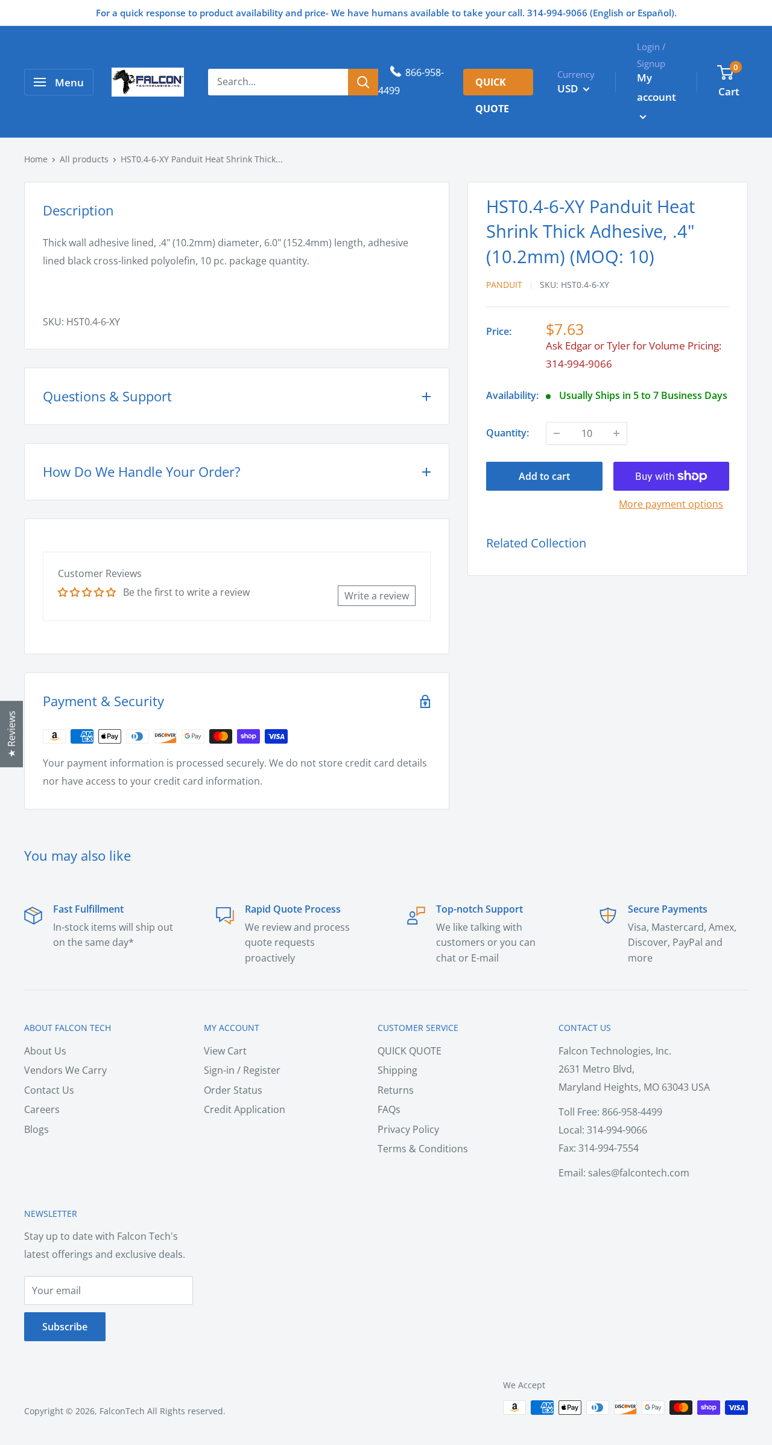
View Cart (225, 1050)
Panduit (504, 284)
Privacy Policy (408, 1129)
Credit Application (244, 1109)
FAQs (389, 1109)
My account (656, 87)
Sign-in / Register (242, 1070)
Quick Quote (492, 85)
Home (36, 159)
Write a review (376, 595)
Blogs (36, 1129)
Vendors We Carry (65, 1070)
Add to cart (544, 476)
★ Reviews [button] (11, 734)
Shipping (397, 1070)
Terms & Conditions (423, 1148)
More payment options (671, 504)
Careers (42, 1109)
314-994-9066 (579, 364)
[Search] (363, 82)
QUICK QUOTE (409, 1050)
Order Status (233, 1090)
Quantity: (507, 432)
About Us (45, 1050)
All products (84, 159)
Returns (396, 1090)
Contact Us (49, 1090)
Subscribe (64, 1326)
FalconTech (122, 1411)
